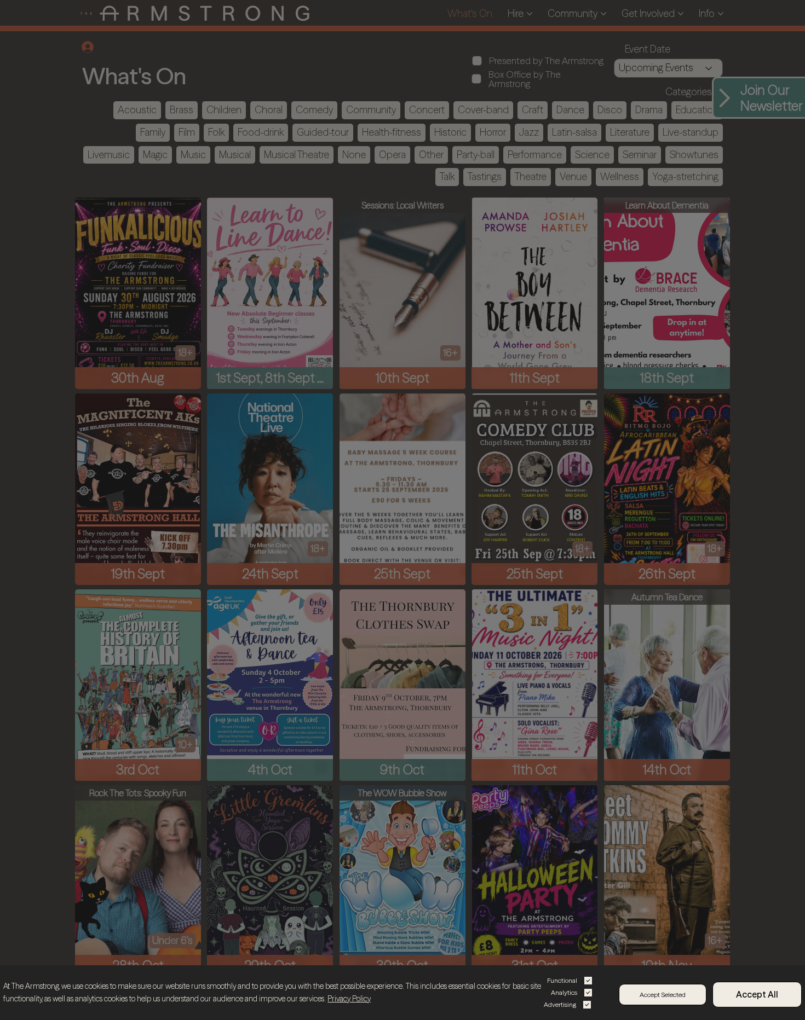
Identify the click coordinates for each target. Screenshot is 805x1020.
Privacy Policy (349, 999)
